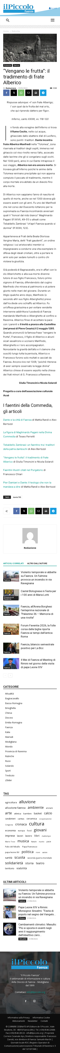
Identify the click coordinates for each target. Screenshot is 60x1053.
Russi (8, 761)
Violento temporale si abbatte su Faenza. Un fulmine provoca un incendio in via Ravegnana (36, 893)
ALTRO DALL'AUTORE (37, 563)
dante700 (17, 497)
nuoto (41, 841)
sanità (8, 857)
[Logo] (19, 8)
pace (49, 841)
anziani (49, 807)
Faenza (16, 65)
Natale (34, 841)
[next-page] (10, 675)
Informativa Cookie (41, 1017)
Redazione (11, 88)
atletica (17, 813)
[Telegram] (43, 93)
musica (23, 841)
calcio (48, 813)
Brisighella (10, 708)
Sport (8, 770)
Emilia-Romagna (13, 722)
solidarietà (14, 863)
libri (37, 835)
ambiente (36, 807)
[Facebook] (6, 93)
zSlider (8, 780)
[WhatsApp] (21, 93)
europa (21, 830)
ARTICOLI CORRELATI (13, 563)
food (29, 830)
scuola (19, 857)
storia (29, 863)
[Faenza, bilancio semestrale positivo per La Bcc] (11, 648)
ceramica (32, 818)
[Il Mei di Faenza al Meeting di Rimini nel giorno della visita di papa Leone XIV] (11, 663)
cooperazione (45, 819)
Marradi (9, 736)
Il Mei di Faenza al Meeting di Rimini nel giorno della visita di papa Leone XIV (38, 663)
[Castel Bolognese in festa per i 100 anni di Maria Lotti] (11, 594)
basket (38, 813)
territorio (9, 868)
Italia (7, 732)
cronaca (21, 824)
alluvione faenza (15, 807)
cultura (36, 823)
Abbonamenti (18, 1021)
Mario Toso (10, 841)
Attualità (9, 693)
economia (10, 830)
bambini (27, 813)
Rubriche (16, 31)
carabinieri (10, 818)
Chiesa (8, 712)
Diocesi (9, 717)
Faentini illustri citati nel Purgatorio (23, 470)
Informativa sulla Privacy (19, 1017)
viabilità (21, 868)
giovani (40, 830)
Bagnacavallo (12, 698)
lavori (20, 835)
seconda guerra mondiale (39, 858)
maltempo (46, 836)
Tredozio (9, 775)
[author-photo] (30, 543)
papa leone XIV (12, 852)
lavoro (28, 835)
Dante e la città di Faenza (17, 419)
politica (28, 851)
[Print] (36, 93)
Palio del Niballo (12, 846)
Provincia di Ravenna (9, 598)
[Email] (28, 93)
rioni (38, 852)
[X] (14, 93)
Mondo (9, 746)
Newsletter (33, 1021)
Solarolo (9, 765)
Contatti (44, 1021)
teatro (40, 863)
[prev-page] (5, 675)
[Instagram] (34, 1001)
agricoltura (11, 802)
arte (8, 813)
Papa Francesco (29, 846)
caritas (21, 818)
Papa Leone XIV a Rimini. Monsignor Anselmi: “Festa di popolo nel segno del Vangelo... (37, 911)
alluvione (27, 801)
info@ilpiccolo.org (36, 992)
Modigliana (10, 741)
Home (6, 31)
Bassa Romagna (13, 703)
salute (44, 852)
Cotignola (9, 825)
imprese (10, 835)
